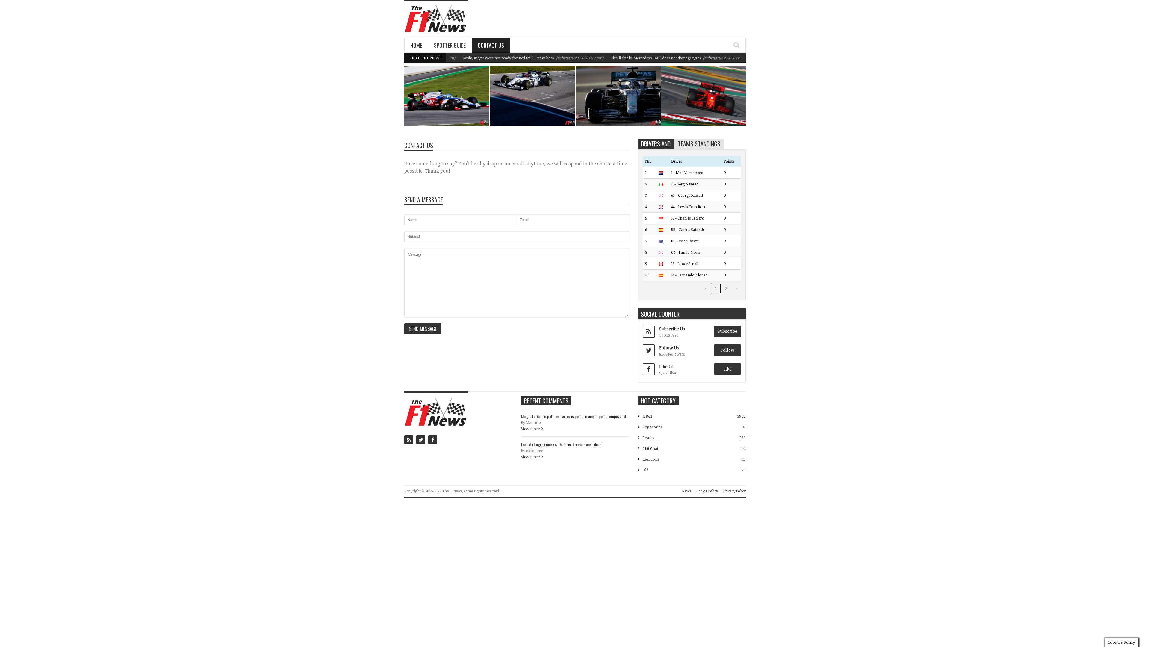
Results (648, 437)
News (469, 99)
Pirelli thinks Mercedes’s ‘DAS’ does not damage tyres (637, 58)
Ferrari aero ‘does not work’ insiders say (705, 110)
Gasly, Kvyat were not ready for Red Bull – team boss (489, 58)
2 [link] (726, 288)
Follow (727, 350)
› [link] (736, 288)
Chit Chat (650, 448)
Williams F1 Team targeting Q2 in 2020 (450, 110)
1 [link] (716, 288)
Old (645, 470)
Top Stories (652, 427)
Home (416, 45)
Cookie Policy (707, 491)
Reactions (650, 459)
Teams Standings (699, 143)
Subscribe (727, 331)
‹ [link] (705, 288)
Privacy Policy (734, 491)
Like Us (666, 366)
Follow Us (669, 347)
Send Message (423, 328)
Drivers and (656, 143)
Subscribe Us (672, 329)
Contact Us (491, 45)
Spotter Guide (450, 45)
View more (530, 428)
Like (727, 369)
